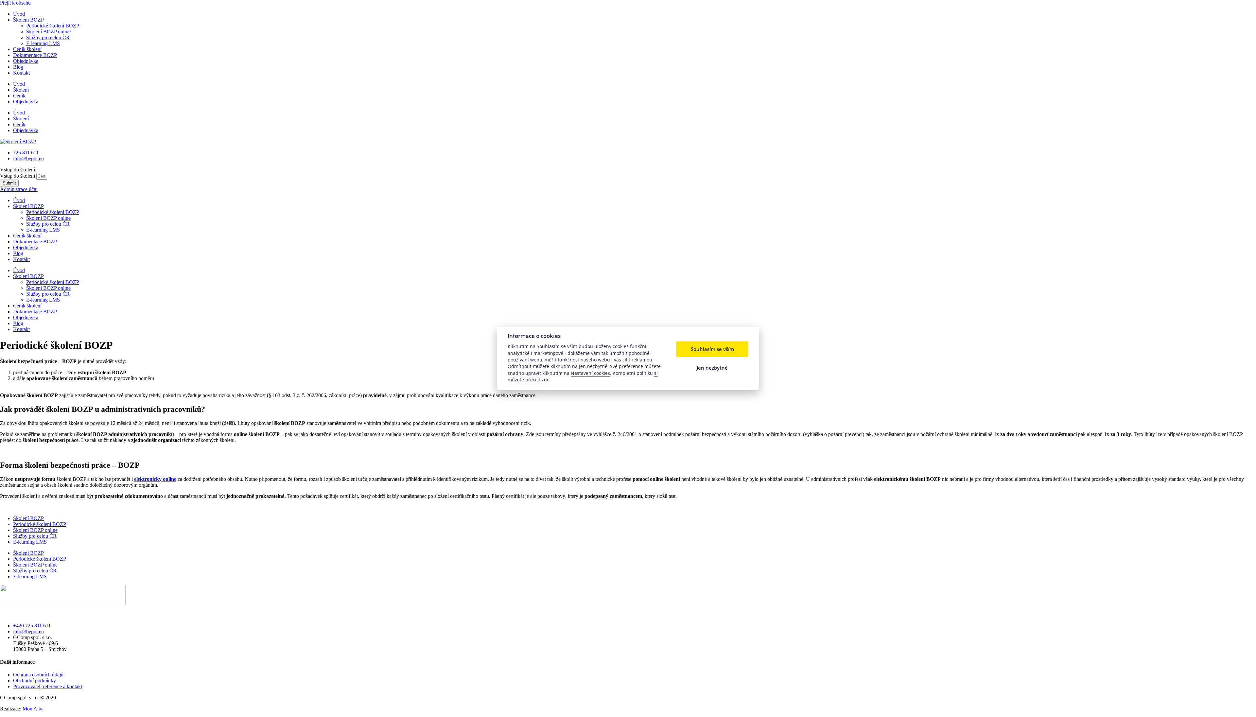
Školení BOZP (28, 20)
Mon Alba (33, 708)
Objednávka (25, 61)
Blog (18, 67)
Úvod (19, 14)
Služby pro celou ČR (48, 37)
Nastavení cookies (590, 373)
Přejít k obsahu (15, 3)
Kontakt (21, 73)
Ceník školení (27, 49)
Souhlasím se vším (712, 349)
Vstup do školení (18, 176)
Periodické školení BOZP (52, 25)
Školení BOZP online (48, 31)
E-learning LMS (43, 43)
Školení (21, 90)
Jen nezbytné (712, 368)
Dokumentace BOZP (35, 55)
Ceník (19, 95)
